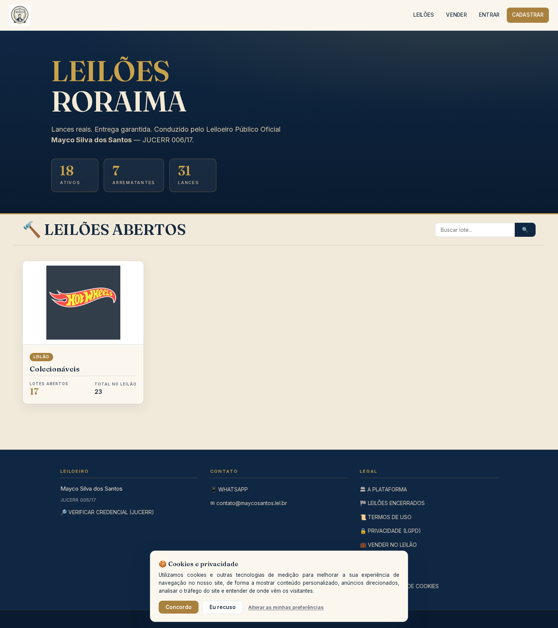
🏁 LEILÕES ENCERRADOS (392, 503)
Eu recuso (223, 607)
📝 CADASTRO (378, 558)
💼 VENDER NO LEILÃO (388, 544)
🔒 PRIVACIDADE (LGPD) (390, 530)
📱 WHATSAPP (229, 489)
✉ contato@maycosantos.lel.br (248, 503)
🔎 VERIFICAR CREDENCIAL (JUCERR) (107, 512)
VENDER (456, 15)
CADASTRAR (528, 15)
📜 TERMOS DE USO (385, 517)
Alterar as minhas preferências (286, 607)
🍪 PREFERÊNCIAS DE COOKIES (399, 586)
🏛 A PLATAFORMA (383, 489)
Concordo (179, 607)
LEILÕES (423, 15)
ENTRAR (489, 15)
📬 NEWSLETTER (381, 572)
